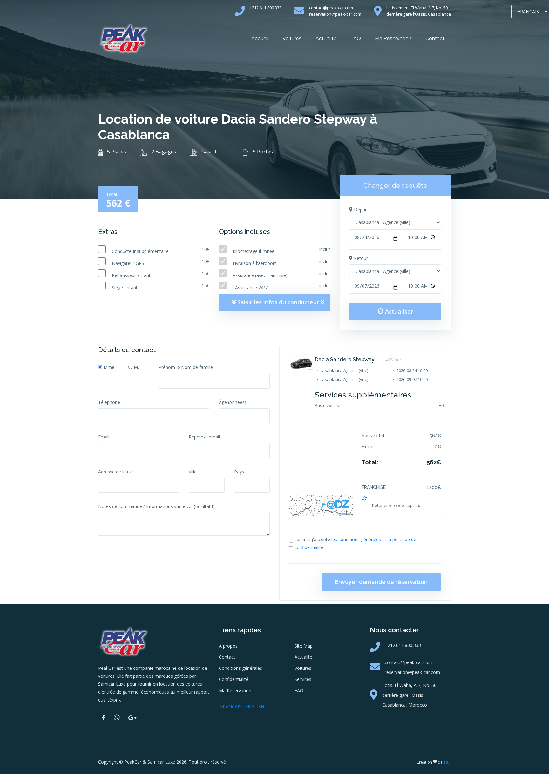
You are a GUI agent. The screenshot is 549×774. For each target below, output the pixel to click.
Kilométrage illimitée (254, 251)
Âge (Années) (232, 402)
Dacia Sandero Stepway (345, 359)
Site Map (304, 646)
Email (103, 437)
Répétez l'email (204, 437)
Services (303, 679)
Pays (239, 472)
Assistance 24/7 (250, 287)
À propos (228, 646)
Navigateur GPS (128, 263)
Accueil (259, 39)
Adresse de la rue (116, 472)
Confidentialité (233, 679)
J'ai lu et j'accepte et (355, 543)
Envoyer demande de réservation (381, 582)
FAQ (355, 39)
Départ (360, 210)
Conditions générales (240, 668)
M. (136, 367)
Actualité (325, 39)
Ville (193, 472)
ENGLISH (254, 706)
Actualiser (398, 311)
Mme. (109, 367)
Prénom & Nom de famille (186, 367)
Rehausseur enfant (131, 275)
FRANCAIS (230, 706)
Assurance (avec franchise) (260, 275)
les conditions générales (356, 539)
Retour (360, 258)
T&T (447, 762)
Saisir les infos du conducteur (278, 302)
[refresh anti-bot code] (364, 505)
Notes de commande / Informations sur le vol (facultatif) (156, 506)
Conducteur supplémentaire (140, 251)
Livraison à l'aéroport (254, 263)
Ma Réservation (393, 39)
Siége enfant (125, 287)
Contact (434, 39)
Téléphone (109, 402)
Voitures (292, 39)
